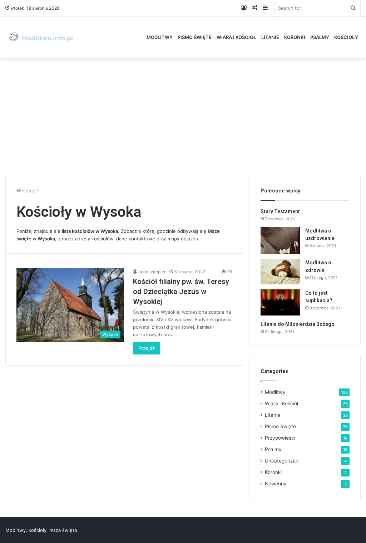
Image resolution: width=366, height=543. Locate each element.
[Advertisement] (183, 115)
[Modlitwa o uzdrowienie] (280, 240)
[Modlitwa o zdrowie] (280, 271)
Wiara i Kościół (236, 37)
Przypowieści (280, 438)
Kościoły (346, 37)
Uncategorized (281, 461)
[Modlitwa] (41, 37)
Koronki (294, 37)
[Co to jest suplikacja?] (280, 302)
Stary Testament (280, 211)
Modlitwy (160, 37)
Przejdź (146, 348)
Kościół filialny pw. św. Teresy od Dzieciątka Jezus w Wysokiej (181, 291)
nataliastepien (152, 271)
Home (28, 191)
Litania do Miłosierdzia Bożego (298, 324)
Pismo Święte (195, 37)
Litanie (270, 37)
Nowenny (276, 483)
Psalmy (319, 37)
